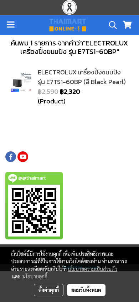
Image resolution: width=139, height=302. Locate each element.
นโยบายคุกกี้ (34, 276)
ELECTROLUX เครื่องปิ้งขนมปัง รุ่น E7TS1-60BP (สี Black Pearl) (82, 77)
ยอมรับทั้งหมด (86, 290)
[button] (110, 25)
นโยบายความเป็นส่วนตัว (92, 269)
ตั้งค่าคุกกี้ (48, 290)
